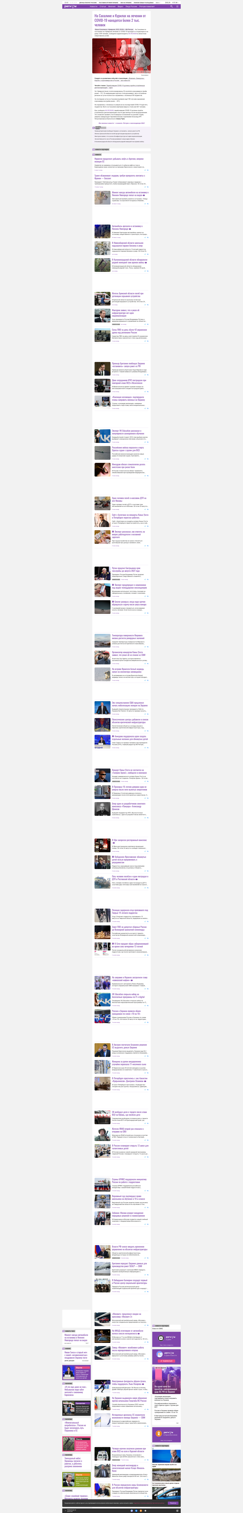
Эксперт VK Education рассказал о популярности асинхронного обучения (128, 432)
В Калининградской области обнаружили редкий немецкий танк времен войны (82, 1445)
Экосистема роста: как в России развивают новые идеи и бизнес (115, 139)
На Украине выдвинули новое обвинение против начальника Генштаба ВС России (129, 1399)
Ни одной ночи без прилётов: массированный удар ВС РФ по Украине (166, 1389)
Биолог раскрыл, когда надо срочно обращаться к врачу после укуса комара (129, 603)
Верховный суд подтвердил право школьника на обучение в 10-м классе (128, 1197)
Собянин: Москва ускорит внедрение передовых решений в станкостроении (128, 1214)
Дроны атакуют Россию (88, 2)
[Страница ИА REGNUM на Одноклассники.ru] (141, 1511)
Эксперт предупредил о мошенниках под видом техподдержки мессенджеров (129, 586)
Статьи (103, 6)
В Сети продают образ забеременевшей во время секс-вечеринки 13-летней (130, 945)
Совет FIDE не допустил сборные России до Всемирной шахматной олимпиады (129, 928)
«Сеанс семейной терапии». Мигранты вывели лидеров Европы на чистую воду (76, 1498)
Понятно (173, 1503)
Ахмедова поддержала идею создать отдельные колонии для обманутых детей (82, 1374)
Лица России (131, 6)
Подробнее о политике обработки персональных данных (149, 1503)
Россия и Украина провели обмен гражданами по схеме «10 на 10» (126, 1012)
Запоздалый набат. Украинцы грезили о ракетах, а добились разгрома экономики (73, 1462)
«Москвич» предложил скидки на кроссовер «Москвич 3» (126, 1315)
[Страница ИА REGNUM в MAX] (132, 1511)
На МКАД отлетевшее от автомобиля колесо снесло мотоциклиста (127, 1332)
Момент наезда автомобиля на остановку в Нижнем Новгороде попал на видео (76, 1337)
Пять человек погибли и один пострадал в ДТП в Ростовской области (130, 878)
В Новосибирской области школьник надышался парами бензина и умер (127, 244)
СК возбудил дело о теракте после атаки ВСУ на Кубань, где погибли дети (129, 1113)
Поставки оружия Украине (108, 2)
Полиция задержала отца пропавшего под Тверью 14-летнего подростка (130, 911)
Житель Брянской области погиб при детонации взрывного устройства (82, 1409)
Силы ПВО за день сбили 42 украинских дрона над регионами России (129, 331)
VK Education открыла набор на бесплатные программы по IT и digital (128, 995)
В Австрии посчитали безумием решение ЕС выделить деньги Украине (129, 1046)
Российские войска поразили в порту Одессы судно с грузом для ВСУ (128, 449)
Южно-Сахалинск (101, 29)
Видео (120, 6)
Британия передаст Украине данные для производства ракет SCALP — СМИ (129, 1265)
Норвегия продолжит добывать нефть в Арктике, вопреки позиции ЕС (119, 160)
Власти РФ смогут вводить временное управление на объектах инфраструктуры (129, 1248)
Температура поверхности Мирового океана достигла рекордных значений (128, 637)
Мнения (111, 6)
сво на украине (160, 1368)
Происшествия (80, 1403)
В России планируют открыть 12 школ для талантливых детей (130, 1147)
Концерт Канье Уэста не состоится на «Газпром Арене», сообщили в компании (129, 771)
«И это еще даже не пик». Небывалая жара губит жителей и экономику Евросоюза (76, 1390)
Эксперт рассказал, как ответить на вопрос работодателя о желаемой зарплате (128, 534)
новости (98, 154)
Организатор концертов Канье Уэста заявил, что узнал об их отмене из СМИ (128, 653)
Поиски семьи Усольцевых (143, 2)
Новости (93, 6)
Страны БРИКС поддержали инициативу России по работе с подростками (129, 1180)
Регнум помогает (147, 6)
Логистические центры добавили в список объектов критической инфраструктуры (130, 721)
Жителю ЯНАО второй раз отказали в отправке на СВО (128, 1130)
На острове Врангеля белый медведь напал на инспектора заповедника (128, 670)
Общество (79, 1367)
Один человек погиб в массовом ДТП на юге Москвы (129, 499)
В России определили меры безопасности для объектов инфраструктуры (130, 1486)
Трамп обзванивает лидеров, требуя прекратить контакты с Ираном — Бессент (120, 177)
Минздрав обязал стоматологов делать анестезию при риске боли (128, 465)
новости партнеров (102, 149)
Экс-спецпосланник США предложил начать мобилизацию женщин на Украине (130, 704)
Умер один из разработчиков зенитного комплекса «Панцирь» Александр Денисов (128, 806)
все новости (68, 1343)
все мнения (85, 1360)
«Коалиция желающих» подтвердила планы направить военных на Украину (128, 398)
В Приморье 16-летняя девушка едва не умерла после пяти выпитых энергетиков (129, 788)
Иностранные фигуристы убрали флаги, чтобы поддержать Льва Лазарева (129, 1382)
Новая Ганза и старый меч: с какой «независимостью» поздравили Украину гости (76, 1355)
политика (68, 1383)
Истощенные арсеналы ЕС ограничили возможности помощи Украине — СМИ (128, 1416)
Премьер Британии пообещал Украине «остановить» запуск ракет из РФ (117, 131)
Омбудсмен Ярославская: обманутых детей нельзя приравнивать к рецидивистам (129, 859)
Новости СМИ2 (157, 1329)
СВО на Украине (125, 2)
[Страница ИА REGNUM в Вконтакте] (136, 1511)
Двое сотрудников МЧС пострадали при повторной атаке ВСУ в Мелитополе (129, 381)
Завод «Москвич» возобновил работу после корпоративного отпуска (128, 1349)
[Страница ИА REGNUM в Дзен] (145, 1511)
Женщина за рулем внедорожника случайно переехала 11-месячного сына (129, 1063)
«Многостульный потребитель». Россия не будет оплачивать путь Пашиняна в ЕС (75, 1426)
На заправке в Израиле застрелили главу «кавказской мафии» (129, 979)
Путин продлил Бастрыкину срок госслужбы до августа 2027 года (126, 569)
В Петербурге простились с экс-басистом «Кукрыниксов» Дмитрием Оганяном (129, 1079)
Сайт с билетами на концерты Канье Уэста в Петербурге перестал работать (130, 516)
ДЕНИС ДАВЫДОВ (69, 1360)
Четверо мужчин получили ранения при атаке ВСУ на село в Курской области (129, 1450)
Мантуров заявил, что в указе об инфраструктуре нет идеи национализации (82, 1481)
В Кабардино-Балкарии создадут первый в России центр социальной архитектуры (129, 1281)
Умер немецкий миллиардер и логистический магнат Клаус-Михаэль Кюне (128, 1467)
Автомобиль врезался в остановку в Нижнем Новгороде (127, 227)
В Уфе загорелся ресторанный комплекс (129, 840)
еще (177, 1423)
